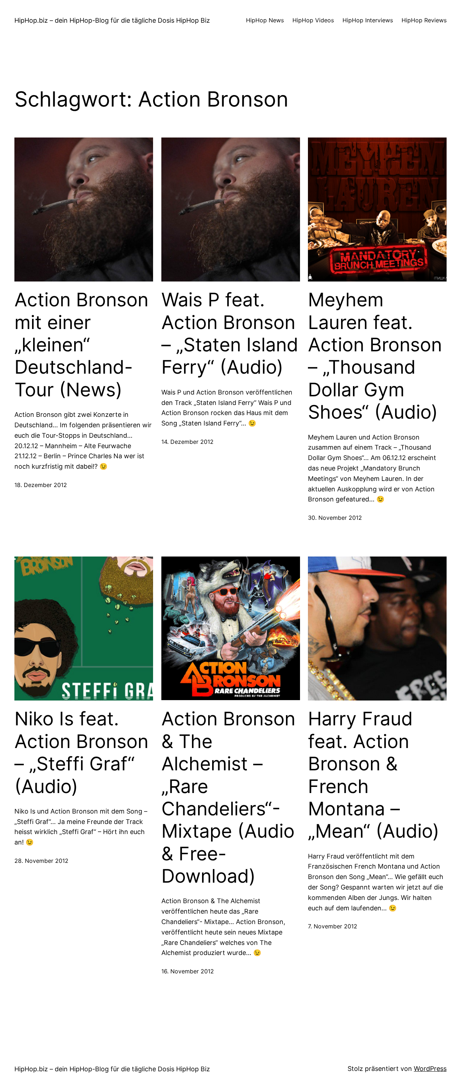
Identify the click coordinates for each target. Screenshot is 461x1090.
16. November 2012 (187, 971)
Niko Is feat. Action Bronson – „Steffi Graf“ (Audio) (81, 752)
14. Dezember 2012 (187, 441)
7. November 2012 (332, 926)
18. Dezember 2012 (40, 484)
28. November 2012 (41, 860)
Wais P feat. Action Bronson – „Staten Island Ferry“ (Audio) (229, 333)
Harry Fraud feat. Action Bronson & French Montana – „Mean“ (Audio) (373, 775)
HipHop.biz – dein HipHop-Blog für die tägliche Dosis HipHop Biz (112, 20)
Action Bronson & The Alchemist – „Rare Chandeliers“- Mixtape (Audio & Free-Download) (228, 797)
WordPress (430, 1068)
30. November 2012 (335, 517)
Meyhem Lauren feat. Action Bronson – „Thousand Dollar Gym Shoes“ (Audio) (375, 356)
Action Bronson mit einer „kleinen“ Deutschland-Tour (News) (81, 345)
